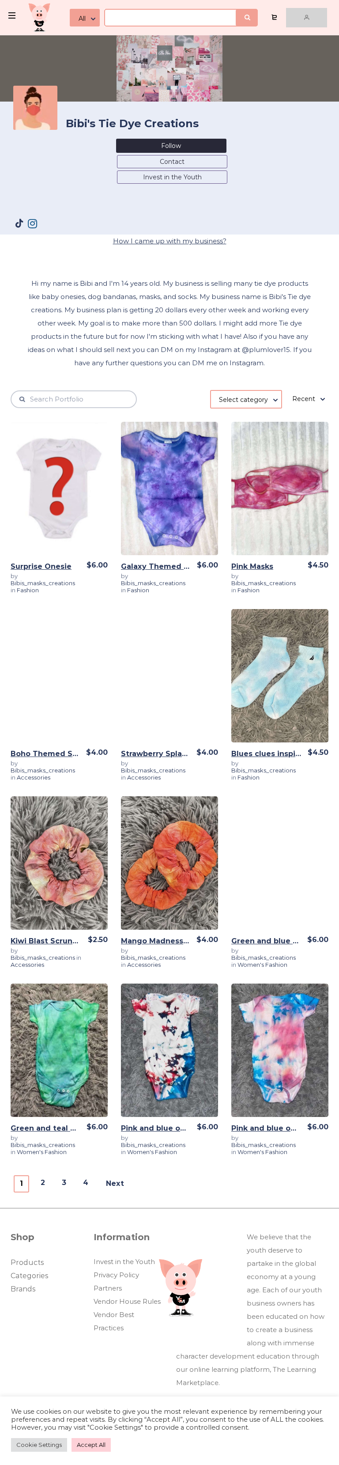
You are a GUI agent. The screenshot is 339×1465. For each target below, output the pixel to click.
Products (27, 1262)
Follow (171, 146)
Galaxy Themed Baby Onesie (176, 566)
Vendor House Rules (127, 1301)
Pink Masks (252, 566)
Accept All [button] (91, 1444)
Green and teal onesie (53, 1128)
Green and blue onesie (274, 941)
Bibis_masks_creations (43, 583)
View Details (59, 492)
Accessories (33, 777)
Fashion (28, 590)
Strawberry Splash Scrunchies (178, 754)
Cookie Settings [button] (39, 1444)
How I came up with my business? (169, 241)
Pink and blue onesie (161, 1128)
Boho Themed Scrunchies (60, 754)
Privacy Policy (116, 1275)
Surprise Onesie (41, 566)
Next (115, 1183)
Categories (29, 1276)
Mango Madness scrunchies (174, 941)
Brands (23, 1289)
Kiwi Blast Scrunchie (50, 941)
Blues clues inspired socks (281, 754)
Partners (108, 1288)
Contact (172, 162)
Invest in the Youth (172, 177)
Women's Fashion (262, 964)
